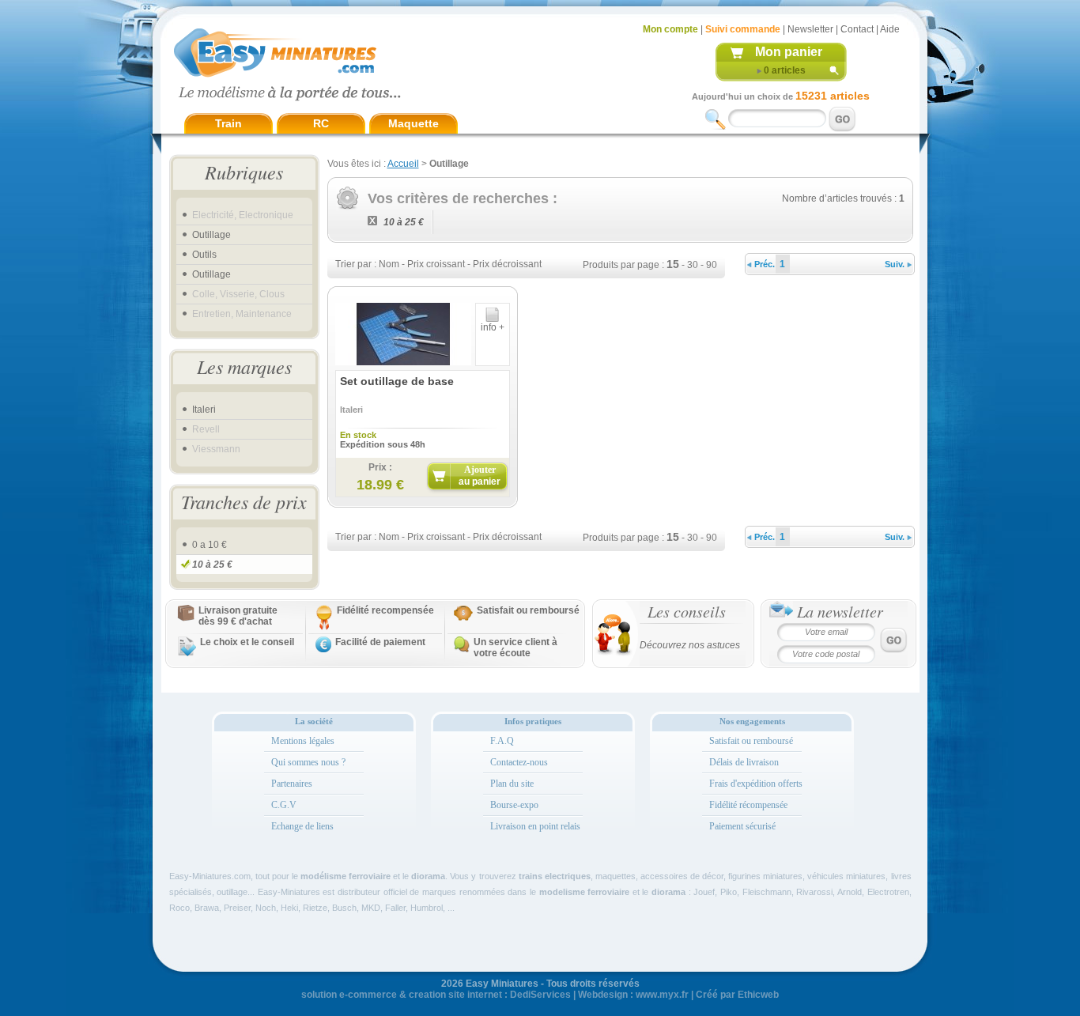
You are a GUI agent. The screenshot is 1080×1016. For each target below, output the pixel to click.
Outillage (211, 234)
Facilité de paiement (380, 642)
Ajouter (479, 475)
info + (492, 327)
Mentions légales (302, 740)
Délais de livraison (744, 762)
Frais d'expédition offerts (755, 783)
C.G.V (283, 804)
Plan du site (512, 783)
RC (321, 123)
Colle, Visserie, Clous (238, 294)
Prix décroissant (507, 264)
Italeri (204, 409)
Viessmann (216, 449)
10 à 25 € (212, 564)
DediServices (540, 994)
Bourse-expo (514, 804)
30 (692, 264)
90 (711, 264)
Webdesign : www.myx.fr (633, 994)
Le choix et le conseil (247, 642)
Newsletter (810, 29)
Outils (204, 254)
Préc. (763, 264)
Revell (206, 429)
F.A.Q (502, 740)
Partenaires (291, 783)
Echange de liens (302, 826)
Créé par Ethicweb (737, 994)
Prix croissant (436, 264)
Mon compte (670, 29)
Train (228, 123)
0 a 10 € (209, 544)
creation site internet (455, 994)
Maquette (413, 123)
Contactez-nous (519, 762)
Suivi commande (742, 29)
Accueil (403, 163)
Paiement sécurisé (742, 826)
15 (673, 264)
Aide (890, 29)
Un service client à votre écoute (515, 647)
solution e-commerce (349, 994)
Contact (857, 29)
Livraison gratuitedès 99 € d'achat (238, 616)
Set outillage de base (397, 381)
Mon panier (788, 52)
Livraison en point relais (535, 826)
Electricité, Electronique (242, 215)
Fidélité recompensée (385, 610)
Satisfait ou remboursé (528, 610)
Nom (389, 264)
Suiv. (896, 264)
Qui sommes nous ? (308, 762)
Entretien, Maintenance (242, 313)
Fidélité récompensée (748, 804)
